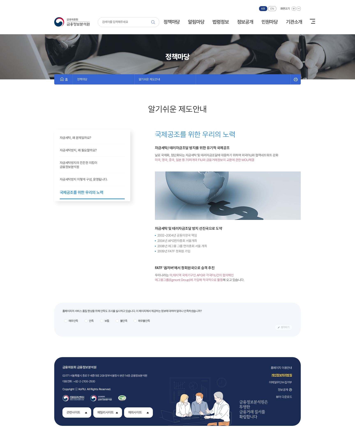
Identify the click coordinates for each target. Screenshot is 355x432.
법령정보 (220, 22)
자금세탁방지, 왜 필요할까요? (78, 150)
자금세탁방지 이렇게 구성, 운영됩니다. (84, 179)
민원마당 (270, 22)
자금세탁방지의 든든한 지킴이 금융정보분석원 (78, 165)
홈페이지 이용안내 (281, 368)
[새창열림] (73, 397)
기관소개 (294, 22)
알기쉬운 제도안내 (149, 79)
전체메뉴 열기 (312, 21)
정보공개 (245, 22)
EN (272, 8)
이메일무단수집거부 (280, 382)
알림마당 (196, 22)
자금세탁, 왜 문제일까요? (75, 138)
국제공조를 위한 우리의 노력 (81, 192)
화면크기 (285, 8)
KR (263, 8)
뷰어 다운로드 (284, 397)
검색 (154, 22)
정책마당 (172, 22)
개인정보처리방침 (281, 375)
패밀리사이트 (105, 412)
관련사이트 (73, 412)
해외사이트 (135, 412)
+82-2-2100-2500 (84, 381)
